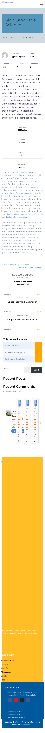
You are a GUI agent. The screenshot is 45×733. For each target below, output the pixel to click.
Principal (4, 680)
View (39, 294)
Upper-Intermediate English (22, 302)
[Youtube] (16, 700)
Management (6, 672)
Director (4, 676)
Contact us (5, 664)
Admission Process (8, 660)
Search (6, 368)
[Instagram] (22, 700)
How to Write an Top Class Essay (16, 265)
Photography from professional (22, 283)
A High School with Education (30, 267)
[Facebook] (10, 700)
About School (6, 668)
